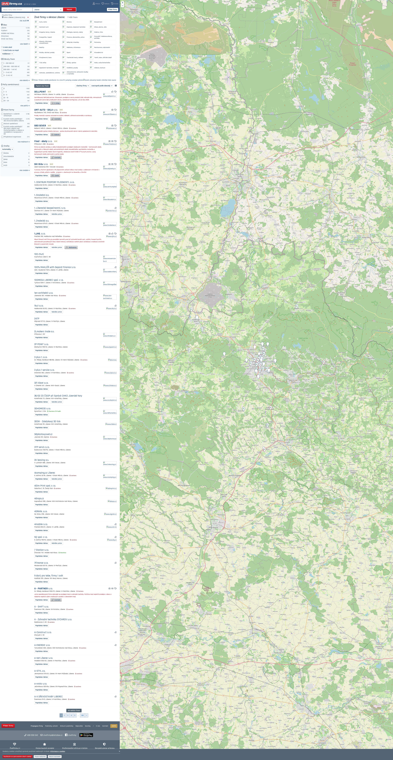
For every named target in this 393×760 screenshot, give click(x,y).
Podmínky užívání (51, 726)
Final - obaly (43, 141)
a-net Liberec (43, 658)
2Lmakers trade (44, 331)
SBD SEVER (40, 125)
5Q (40, 537)
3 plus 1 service (44, 370)
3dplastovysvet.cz (43, 434)
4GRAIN (40, 511)
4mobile (41, 524)
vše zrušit (23, 21)
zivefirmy (72, 735)
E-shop (56, 103)
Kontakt (57, 119)
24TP (36, 318)
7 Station (41, 550)
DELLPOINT (40, 92)
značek (24, 170)
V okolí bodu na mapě (11, 50)
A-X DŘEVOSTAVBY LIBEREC (48, 696)
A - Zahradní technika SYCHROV (53, 619)
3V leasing (41, 460)
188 (82, 715)
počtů (24, 105)
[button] (96, 3)
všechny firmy (81, 86)
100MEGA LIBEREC (48, 280)
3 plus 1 (40, 357)
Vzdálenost (6, 54)
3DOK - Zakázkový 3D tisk (47, 421)
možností (23, 142)
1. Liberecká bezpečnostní (50, 208)
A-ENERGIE (42, 645)
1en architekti (43, 293)
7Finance (41, 563)
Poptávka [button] (41, 103)
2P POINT (41, 344)
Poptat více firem (42, 86)
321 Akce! (41, 383)
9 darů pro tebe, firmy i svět (48, 575)
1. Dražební (41, 195)
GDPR (114, 726)
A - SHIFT (41, 606)
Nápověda (79, 726)
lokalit (24, 44)
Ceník (56, 175)
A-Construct (42, 632)
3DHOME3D (42, 408)
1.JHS (39, 233)
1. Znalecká (41, 221)
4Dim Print (45, 486)
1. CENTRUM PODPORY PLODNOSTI (54, 182)
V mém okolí (7, 47)
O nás (98, 726)
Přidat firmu (112, 9)
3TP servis (41, 447)
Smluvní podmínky (66, 726)
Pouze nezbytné (40, 756)
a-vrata (40, 684)
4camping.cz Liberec (44, 473)
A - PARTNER (43, 588)
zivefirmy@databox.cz (52, 735)
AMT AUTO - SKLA (46, 110)
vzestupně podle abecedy (101, 86)
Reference (72, 247)
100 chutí (39, 254)
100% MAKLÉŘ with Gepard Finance (55, 267)
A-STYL (39, 671)
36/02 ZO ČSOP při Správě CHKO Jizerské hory (58, 396)
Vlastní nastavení (54, 756)
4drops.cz (39, 498)
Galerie (56, 134)
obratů (24, 80)
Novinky (88, 726)
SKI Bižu (41, 164)
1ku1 (38, 306)
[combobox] (17, 9)
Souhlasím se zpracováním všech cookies (17, 756)
